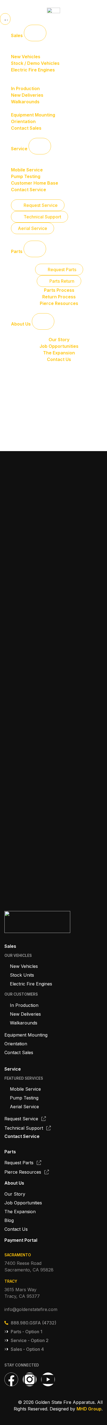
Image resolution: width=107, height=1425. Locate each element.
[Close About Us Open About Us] (43, 321)
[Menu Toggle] (5, 19)
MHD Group (89, 1409)
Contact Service (22, 1136)
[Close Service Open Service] (40, 146)
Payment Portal (20, 1240)
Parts (10, 1151)
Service (12, 1069)
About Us (14, 1183)
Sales (10, 946)
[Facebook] (11, 1379)
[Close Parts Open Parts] (35, 249)
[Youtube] (48, 1379)
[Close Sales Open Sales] (35, 33)
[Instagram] (29, 1379)
